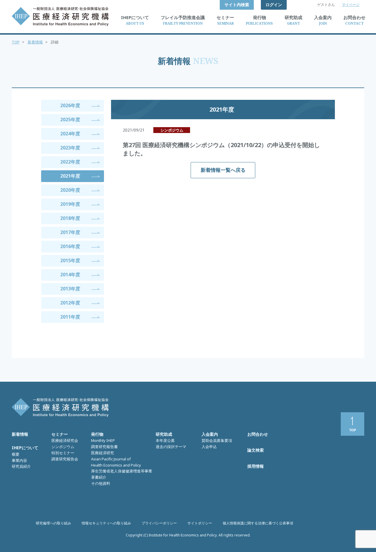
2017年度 (70, 232)
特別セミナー (62, 452)
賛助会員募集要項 (217, 440)
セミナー (59, 434)
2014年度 (70, 274)
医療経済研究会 (64, 440)
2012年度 (70, 302)
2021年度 (70, 176)
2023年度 (70, 147)
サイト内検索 (236, 4)
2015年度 (70, 260)
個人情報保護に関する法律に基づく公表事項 (258, 523)
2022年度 (70, 162)
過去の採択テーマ (171, 446)
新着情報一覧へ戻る (223, 169)
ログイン (274, 4)
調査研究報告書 (104, 446)
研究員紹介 (21, 466)
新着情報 (35, 42)
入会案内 (210, 434)
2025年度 (70, 119)
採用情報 (255, 466)
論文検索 (255, 450)
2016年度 (70, 246)
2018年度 (70, 218)
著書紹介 (98, 477)
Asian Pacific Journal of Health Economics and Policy (116, 462)
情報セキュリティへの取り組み (106, 523)
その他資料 (100, 483)
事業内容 (19, 460)
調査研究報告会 (64, 459)
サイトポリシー (199, 523)
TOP (16, 42)
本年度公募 (165, 440)
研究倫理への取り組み (53, 523)
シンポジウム (62, 446)
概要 (15, 454)
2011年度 (70, 317)
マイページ (351, 4)
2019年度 (70, 204)
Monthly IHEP (103, 440)
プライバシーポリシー (159, 523)
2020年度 (70, 190)
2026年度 (70, 105)
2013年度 (70, 288)
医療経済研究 (102, 452)
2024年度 (70, 133)
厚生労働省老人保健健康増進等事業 (121, 471)
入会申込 (209, 446)
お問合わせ (257, 434)
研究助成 (164, 434)
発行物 (97, 434)
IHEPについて (25, 447)
